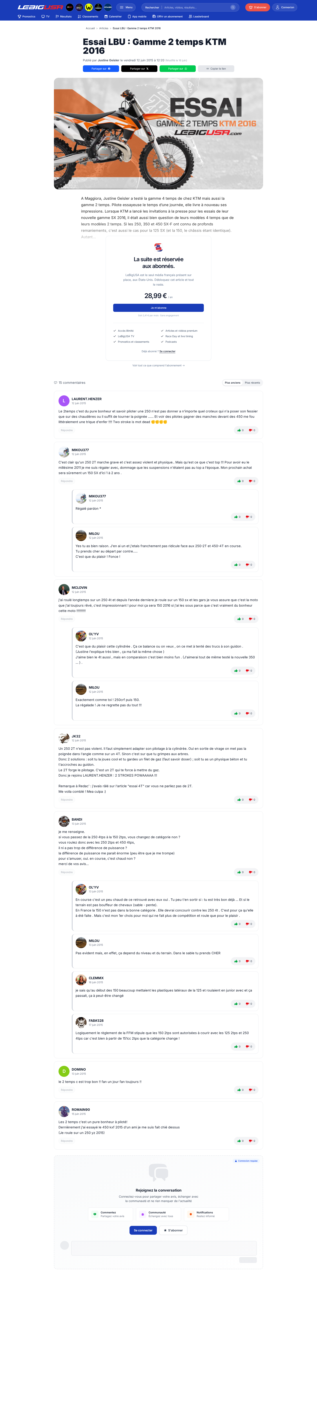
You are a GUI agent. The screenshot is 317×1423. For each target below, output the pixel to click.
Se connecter (167, 351)
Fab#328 (96, 1021)
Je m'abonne (158, 307)
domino (79, 1069)
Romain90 (81, 1110)
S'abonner (175, 1230)
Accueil (90, 28)
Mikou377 (80, 450)
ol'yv (94, 634)
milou (94, 534)
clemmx (96, 978)
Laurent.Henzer (87, 399)
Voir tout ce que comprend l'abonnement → (158, 365)
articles (103, 28)
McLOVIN (79, 588)
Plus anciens (233, 382)
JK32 (76, 736)
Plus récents (252, 382)
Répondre (67, 430)
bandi (77, 819)
